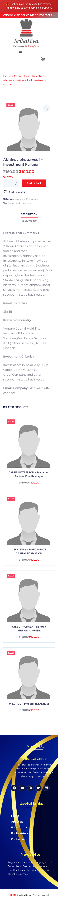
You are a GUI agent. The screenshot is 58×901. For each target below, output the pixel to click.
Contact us (18, 839)
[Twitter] (38, 788)
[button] (20, 51)
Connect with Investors (29, 76)
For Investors (19, 833)
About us (17, 821)
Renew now (13, 7)
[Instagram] (30, 788)
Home (7, 76)
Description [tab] (29, 214)
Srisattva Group (24, 895)
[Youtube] (22, 788)
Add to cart (34, 183)
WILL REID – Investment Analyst (29, 704)
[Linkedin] (46, 788)
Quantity (8, 176)
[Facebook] (14, 788)
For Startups (19, 827)
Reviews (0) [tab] (29, 221)
